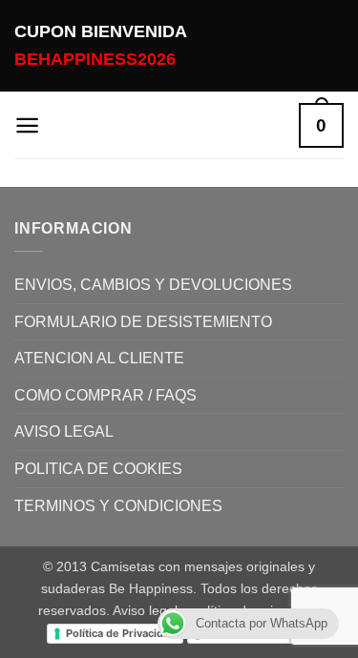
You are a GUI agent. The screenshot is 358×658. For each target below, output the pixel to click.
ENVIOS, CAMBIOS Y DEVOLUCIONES (153, 285)
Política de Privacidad (121, 633)
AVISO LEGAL (64, 431)
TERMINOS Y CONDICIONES (118, 506)
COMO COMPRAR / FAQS (105, 395)
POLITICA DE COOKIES (98, 469)
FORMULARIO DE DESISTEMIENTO (143, 322)
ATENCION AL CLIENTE (99, 358)
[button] (27, 125)
